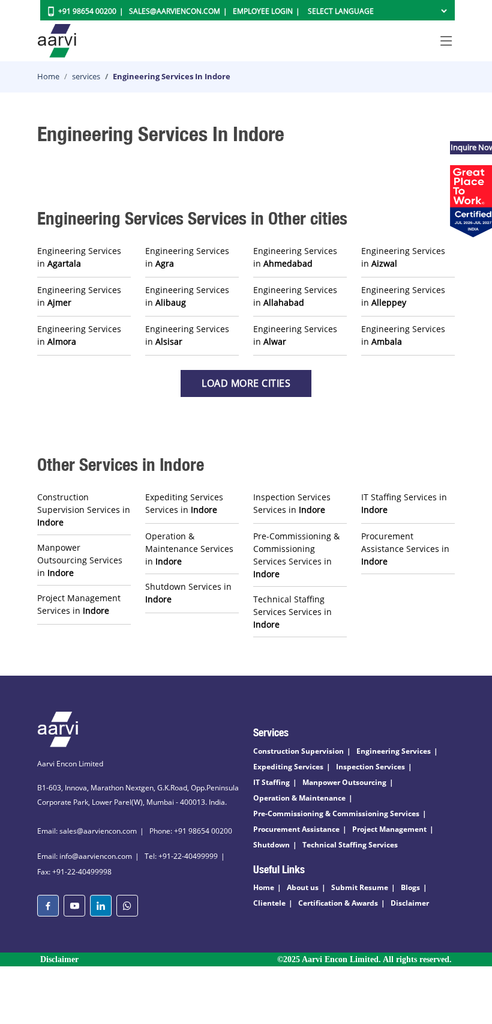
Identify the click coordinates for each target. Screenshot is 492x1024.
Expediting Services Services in (184, 503)
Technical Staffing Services (350, 845)
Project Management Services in (79, 604)
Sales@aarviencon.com (174, 11)
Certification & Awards (338, 903)
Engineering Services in (79, 257)
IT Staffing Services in (404, 503)
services (86, 76)
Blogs (410, 887)
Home (48, 76)
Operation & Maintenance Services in (189, 548)
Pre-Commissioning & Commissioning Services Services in (296, 555)
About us (303, 887)
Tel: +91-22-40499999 (181, 856)
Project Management (389, 829)
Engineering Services (393, 751)
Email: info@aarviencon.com (84, 856)
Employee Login (263, 11)
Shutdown (271, 845)
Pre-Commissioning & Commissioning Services (336, 813)
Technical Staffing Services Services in (292, 611)
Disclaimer (410, 903)
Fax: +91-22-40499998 (74, 872)
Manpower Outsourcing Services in (79, 560)
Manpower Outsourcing (344, 782)
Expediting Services (288, 767)
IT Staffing (271, 782)
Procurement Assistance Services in (405, 548)
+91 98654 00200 (87, 11)
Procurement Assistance (296, 829)
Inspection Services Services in (292, 503)
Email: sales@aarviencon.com (87, 831)
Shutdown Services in (188, 593)
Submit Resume (359, 887)
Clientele (269, 903)
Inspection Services (370, 767)
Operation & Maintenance (299, 798)
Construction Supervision (298, 751)
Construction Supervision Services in (83, 509)
